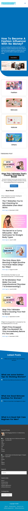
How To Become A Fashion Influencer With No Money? (13, 41)
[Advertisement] (14, 21)
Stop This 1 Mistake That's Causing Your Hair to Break (14, 175)
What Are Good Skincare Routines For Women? (12, 397)
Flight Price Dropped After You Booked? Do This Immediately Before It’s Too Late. (13, 330)
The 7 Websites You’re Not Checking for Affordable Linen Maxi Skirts (12, 204)
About (2, 480)
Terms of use (4, 483)
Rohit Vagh (5, 210)
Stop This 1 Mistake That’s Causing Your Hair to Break (13, 311)
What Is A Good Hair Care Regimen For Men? (13, 418)
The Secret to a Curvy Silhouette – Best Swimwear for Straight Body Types (12, 233)
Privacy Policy (4, 482)
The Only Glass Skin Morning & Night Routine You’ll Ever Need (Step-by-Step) (13, 263)
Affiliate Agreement (6, 485)
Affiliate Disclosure (6, 487)
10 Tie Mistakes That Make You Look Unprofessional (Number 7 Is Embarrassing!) (14, 283)
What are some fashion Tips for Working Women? (13, 375)
